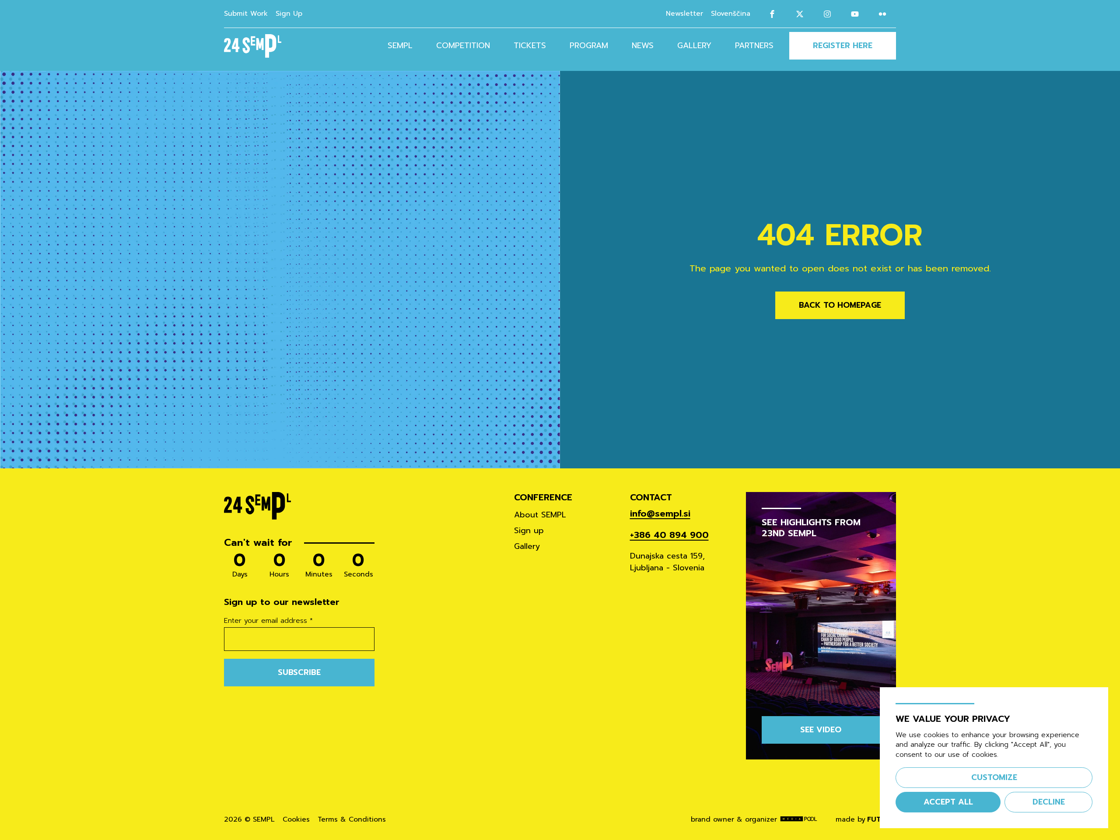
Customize (994, 777)
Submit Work (246, 13)
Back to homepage (840, 305)
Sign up (529, 530)
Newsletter (684, 13)
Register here (842, 45)
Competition (463, 45)
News (643, 45)
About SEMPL (540, 515)
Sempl (400, 45)
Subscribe (299, 672)
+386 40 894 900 (669, 535)
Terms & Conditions (352, 820)
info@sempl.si (660, 513)
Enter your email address (268, 621)
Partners (754, 45)
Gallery (694, 45)
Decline (1048, 802)
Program (589, 45)
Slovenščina (730, 14)
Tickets (530, 45)
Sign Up (289, 13)
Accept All (948, 802)
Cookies (296, 820)
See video (820, 730)
